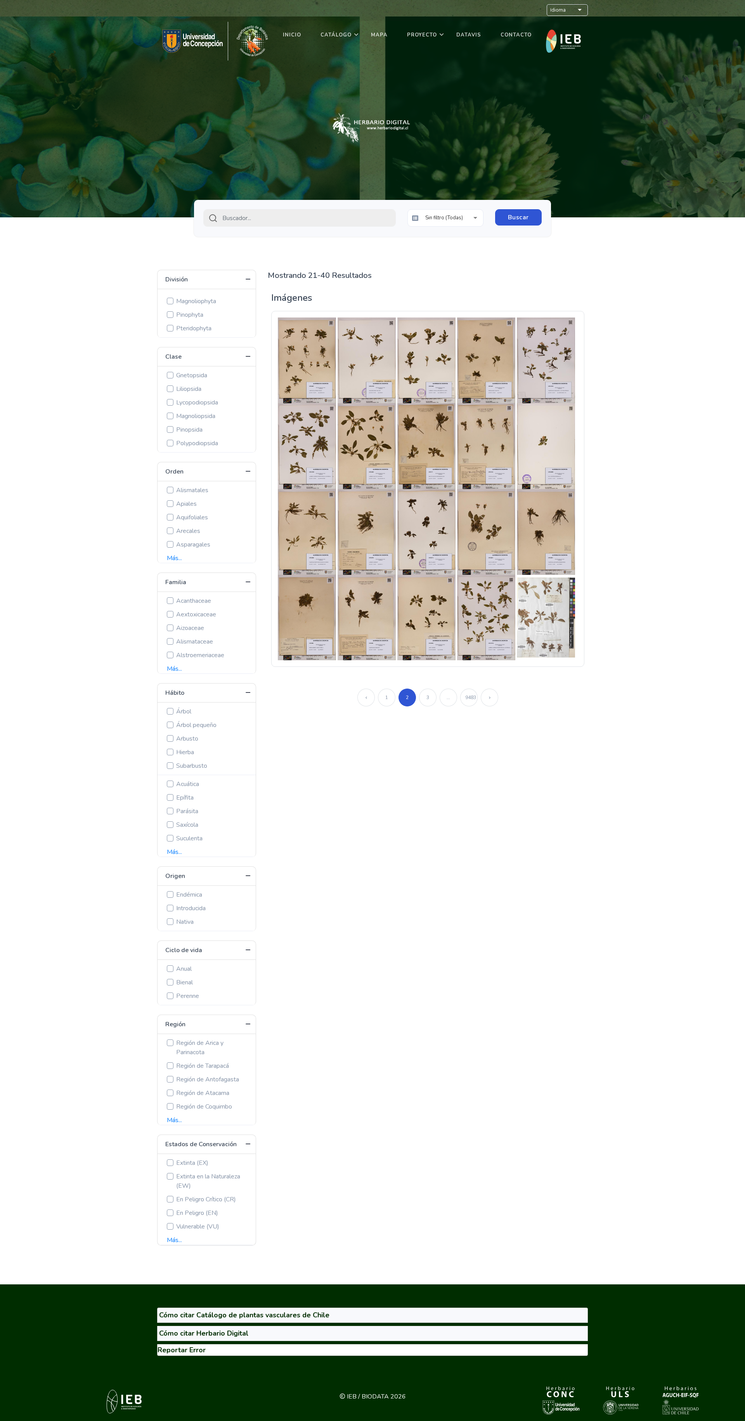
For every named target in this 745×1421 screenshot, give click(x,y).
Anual (184, 969)
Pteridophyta (193, 328)
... (448, 697)
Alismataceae (194, 641)
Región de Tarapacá (202, 1066)
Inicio (292, 34)
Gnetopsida (191, 375)
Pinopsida (189, 429)
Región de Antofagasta (207, 1079)
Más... (174, 558)
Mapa (379, 34)
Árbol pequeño (196, 725)
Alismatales (192, 490)
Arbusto (187, 738)
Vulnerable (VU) (197, 1226)
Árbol (183, 711)
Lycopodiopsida (197, 402)
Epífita (185, 797)
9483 (470, 697)
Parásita (187, 811)
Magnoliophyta (196, 301)
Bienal (184, 982)
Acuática (187, 784)
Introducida (191, 908)
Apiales (186, 504)
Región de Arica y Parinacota (200, 1048)
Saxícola (187, 825)
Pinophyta (189, 315)
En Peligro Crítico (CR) (206, 1199)
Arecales (188, 531)
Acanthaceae (193, 601)
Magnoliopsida (195, 416)
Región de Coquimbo (204, 1106)
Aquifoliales (192, 517)
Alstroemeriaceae (200, 655)
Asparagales (193, 544)
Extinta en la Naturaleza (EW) (208, 1181)
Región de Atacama (202, 1093)
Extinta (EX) (192, 1163)
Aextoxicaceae (196, 614)
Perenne (187, 996)
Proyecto (422, 34)
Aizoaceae (190, 628)
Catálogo (336, 34)
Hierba (185, 752)
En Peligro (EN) (197, 1213)
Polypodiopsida (197, 443)
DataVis (468, 34)
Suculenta (189, 838)
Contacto (516, 34)
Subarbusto (191, 766)
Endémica (189, 894)
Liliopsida (188, 389)
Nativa (185, 922)
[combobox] (299, 218)
